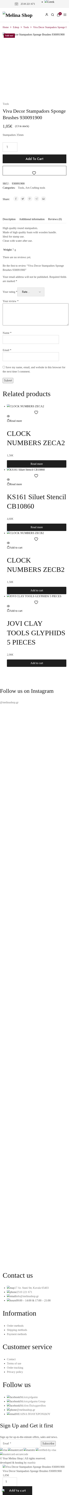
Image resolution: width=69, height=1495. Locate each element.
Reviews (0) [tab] (55, 219)
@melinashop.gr (9, 702)
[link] (52, 15)
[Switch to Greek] (49, 1)
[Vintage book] (34, 1246)
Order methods (15, 1325)
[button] (14, 547)
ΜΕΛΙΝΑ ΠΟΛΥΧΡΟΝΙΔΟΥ (33, 1414)
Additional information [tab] (32, 219)
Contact (11, 1359)
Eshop (16, 27)
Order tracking (15, 1367)
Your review (11, 301)
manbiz (31, 1462)
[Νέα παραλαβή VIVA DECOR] (34, 1250)
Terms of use (14, 1363)
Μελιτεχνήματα (29, 1397)
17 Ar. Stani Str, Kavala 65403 (32, 1287)
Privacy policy (15, 1371)
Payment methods (17, 1334)
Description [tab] (9, 219)
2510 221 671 (28, 4)
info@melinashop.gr (27, 1296)
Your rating (10, 291)
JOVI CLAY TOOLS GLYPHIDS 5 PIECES (36, 632)
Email (7, 350)
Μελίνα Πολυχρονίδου (33, 1405)
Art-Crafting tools (35, 187)
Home (6, 27)
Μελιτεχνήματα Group (32, 1401)
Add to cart (34, 159)
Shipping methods (17, 1329)
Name (7, 332)
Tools (26, 27)
